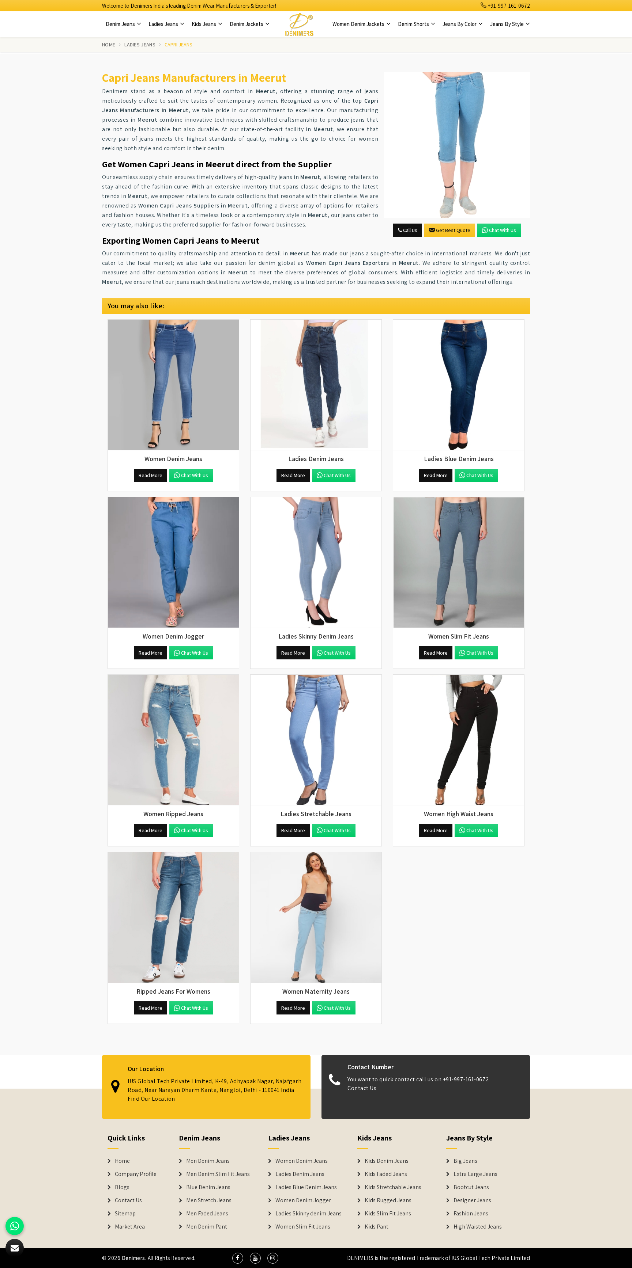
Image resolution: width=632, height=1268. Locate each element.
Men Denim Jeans (208, 1161)
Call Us (409, 230)
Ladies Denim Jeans (299, 1174)
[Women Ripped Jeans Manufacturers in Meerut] (173, 740)
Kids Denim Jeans (387, 1161)
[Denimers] (299, 24)
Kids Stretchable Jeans (393, 1187)
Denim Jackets (247, 23)
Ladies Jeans (163, 23)
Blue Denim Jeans (208, 1187)
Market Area (130, 1227)
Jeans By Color (460, 23)
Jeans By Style (507, 23)
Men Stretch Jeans (209, 1200)
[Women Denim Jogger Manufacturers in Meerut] (173, 562)
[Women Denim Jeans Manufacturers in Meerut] (173, 385)
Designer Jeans (472, 1200)
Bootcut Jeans (471, 1187)
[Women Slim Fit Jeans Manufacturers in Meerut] (458, 562)
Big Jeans (465, 1161)
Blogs (122, 1187)
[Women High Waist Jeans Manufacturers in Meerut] (458, 740)
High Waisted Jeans (478, 1227)
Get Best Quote (453, 230)
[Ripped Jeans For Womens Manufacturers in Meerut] (173, 917)
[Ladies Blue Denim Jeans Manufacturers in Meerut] (458, 385)
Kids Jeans (204, 23)
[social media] (237, 1258)
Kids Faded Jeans (386, 1174)
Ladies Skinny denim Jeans (308, 1213)
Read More (150, 475)
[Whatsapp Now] (14, 1226)
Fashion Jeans (471, 1213)
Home (108, 44)
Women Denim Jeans (301, 1161)
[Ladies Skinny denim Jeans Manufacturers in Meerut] (316, 562)
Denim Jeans (121, 23)
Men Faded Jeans (207, 1213)
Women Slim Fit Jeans (302, 1227)
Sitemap (125, 1213)
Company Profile (136, 1174)
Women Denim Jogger (303, 1200)
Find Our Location (151, 1099)
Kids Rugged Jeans (388, 1200)
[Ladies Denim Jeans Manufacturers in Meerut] (316, 385)
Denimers (133, 1257)
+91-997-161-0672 (508, 5)
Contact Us (361, 1088)
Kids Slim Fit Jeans (388, 1213)
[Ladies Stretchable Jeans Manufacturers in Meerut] (316, 740)
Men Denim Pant (206, 1227)
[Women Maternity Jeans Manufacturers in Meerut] (316, 917)
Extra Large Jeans (475, 1174)
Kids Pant (376, 1227)
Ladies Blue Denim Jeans (306, 1187)
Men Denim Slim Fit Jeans (218, 1174)
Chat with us (502, 230)
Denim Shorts (414, 23)
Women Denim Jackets (358, 23)
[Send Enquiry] (457, 145)
